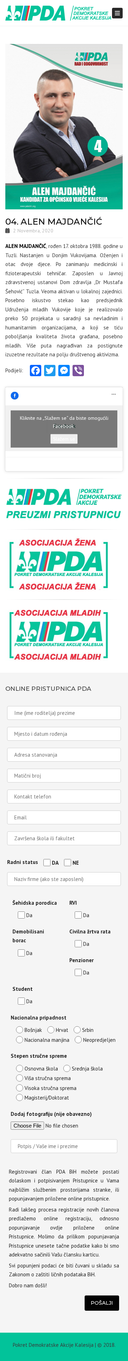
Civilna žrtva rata (90, 931)
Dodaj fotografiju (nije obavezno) (51, 1114)
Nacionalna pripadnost (38, 1017)
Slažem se (64, 439)
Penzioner (81, 960)
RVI (73, 902)
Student (22, 989)
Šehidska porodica (34, 902)
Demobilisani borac (28, 936)
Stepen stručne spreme (39, 1055)
